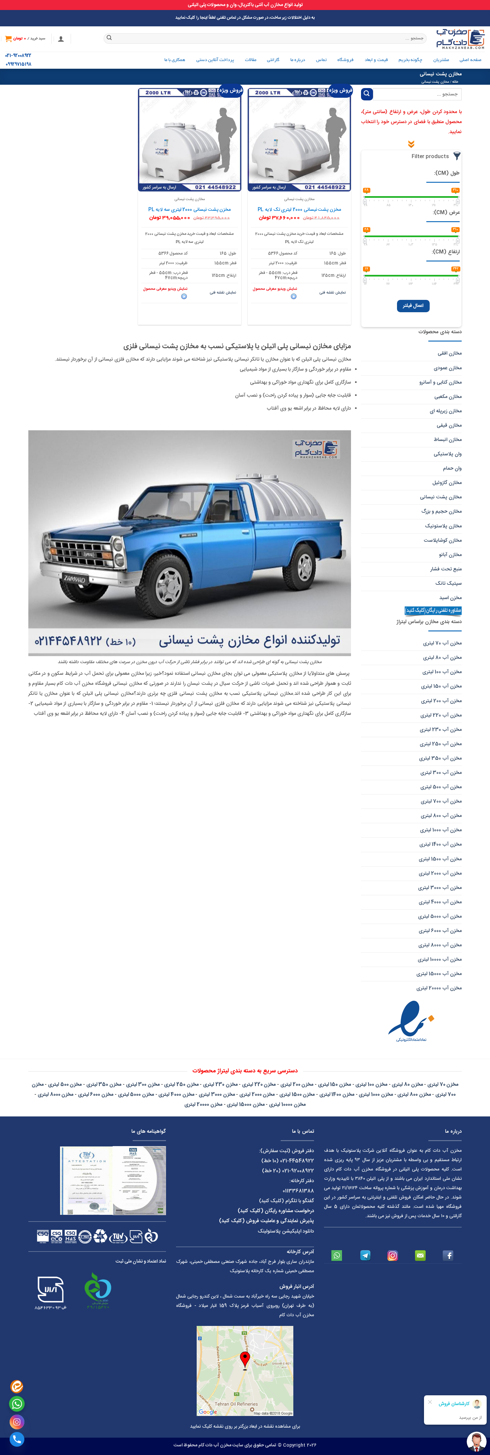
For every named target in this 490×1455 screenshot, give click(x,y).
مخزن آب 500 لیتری (441, 787)
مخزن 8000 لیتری (55, 1094)
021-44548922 (297, 1161)
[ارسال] (109, 38)
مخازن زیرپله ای (446, 411)
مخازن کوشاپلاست (443, 540)
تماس (321, 60)
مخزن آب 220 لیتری (441, 715)
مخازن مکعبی (448, 397)
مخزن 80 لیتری (407, 1084)
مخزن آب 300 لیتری (441, 773)
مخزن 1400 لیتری (336, 1094)
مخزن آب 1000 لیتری (441, 830)
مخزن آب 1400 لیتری (440, 844)
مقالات (250, 60)
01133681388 (298, 1191)
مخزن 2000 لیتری (257, 1094)
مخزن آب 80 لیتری (442, 657)
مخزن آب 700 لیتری (441, 801)
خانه (455, 82)
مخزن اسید (450, 598)
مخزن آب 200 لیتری (441, 701)
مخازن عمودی (448, 368)
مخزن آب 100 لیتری (442, 672)
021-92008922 (18, 55)
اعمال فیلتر (413, 306)
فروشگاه (345, 60)
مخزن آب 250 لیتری (441, 744)
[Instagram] (17, 1422)
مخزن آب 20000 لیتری (439, 988)
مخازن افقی (450, 353)
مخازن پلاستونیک (443, 526)
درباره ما (297, 60)
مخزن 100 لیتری (371, 1084)
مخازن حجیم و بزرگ (441, 511)
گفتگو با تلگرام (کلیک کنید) (286, 1201)
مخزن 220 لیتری (259, 1084)
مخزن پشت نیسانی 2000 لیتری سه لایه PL (189, 210)
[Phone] (17, 1439)
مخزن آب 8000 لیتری (440, 945)
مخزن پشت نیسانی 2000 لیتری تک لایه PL (299, 210)
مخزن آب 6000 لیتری (440, 931)
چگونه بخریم (410, 60)
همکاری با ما (175, 60)
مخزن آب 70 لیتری (442, 643)
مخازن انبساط (448, 440)
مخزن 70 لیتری (442, 1084)
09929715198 (18, 64)
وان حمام (452, 468)
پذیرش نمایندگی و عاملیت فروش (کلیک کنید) (266, 1221)
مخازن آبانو (450, 555)
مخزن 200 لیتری (296, 1084)
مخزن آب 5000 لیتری (440, 916)
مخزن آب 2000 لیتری (440, 873)
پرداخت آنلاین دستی (215, 60)
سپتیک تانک (448, 583)
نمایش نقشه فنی (332, 293)
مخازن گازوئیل (447, 483)
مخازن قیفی (449, 425)
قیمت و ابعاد (376, 60)
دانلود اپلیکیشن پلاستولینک (286, 1231)
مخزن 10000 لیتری (287, 1104)
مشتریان (441, 60)
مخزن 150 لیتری (334, 1084)
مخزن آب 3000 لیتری (440, 888)
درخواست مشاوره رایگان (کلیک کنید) (276, 1211)
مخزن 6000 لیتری (95, 1094)
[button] (61, 38)
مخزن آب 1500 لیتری (440, 859)
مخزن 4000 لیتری (176, 1094)
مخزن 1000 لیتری (376, 1094)
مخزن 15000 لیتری (245, 1104)
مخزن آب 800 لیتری (441, 816)
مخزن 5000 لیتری (136, 1094)
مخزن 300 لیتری (143, 1084)
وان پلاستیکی (448, 454)
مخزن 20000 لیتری (203, 1104)
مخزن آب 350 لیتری (440, 758)
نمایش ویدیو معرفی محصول (275, 289)
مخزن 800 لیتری (414, 1094)
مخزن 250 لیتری (181, 1084)
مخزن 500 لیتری (65, 1084)
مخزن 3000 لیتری (217, 1094)
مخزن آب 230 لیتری (441, 729)
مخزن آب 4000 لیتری (440, 902)
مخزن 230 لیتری (220, 1084)
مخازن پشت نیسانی (441, 497)
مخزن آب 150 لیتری (441, 686)
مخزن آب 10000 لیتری (440, 959)
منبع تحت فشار (446, 569)
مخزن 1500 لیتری (297, 1094)
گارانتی (273, 60)
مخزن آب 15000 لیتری (439, 974)
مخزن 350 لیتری (103, 1084)
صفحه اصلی (470, 60)
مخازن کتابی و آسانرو (440, 382)
